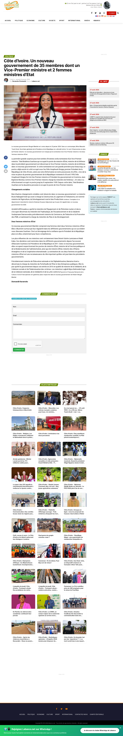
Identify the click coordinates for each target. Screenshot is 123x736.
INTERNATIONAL (74, 20)
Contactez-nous (81, 714)
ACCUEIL (8, 20)
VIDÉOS (87, 20)
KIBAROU (97, 20)
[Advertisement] (61, 34)
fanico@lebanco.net (103, 207)
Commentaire (17, 324)
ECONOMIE (31, 20)
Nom (14, 307)
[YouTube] (66, 708)
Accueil (22, 714)
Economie (40, 714)
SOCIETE (52, 20)
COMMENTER (19, 350)
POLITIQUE (19, 20)
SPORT (61, 20)
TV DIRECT (112, 13)
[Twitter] (61, 708)
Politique (31, 714)
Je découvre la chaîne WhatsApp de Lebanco (100, 730)
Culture (50, 714)
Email (15, 315)
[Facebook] (56, 708)
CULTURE (41, 20)
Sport (57, 714)
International (67, 714)
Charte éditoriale (97, 714)
